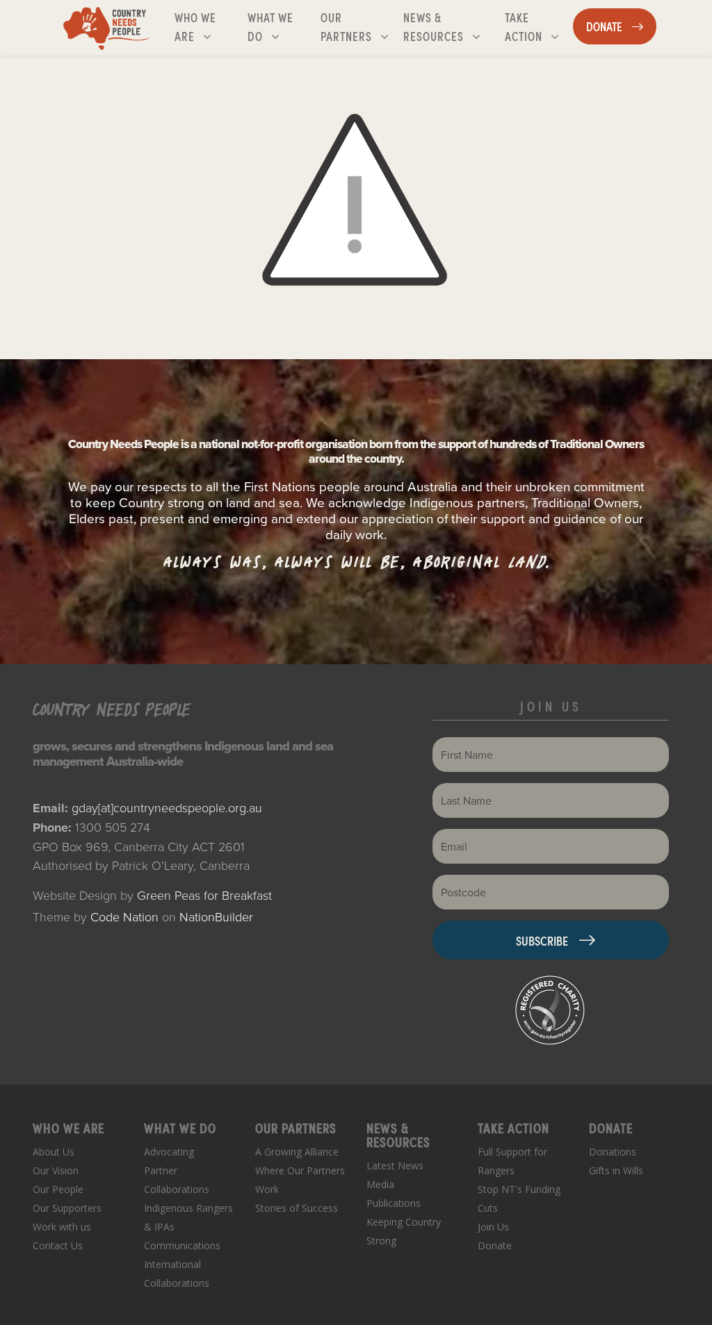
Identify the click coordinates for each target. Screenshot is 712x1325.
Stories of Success (296, 1208)
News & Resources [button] (451, 26)
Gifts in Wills (616, 1170)
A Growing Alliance (297, 1151)
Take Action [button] (538, 26)
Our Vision (56, 1170)
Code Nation (124, 916)
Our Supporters (67, 1208)
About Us (53, 1151)
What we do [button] (281, 26)
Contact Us (58, 1245)
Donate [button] (620, 26)
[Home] (107, 28)
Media (380, 1184)
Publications (393, 1203)
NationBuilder (216, 916)
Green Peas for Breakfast (204, 895)
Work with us (62, 1226)
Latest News (394, 1165)
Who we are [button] (208, 26)
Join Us (493, 1226)
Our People (58, 1189)
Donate (495, 1245)
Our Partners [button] (358, 26)
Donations (612, 1151)
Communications (182, 1245)
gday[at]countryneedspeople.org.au (167, 807)
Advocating (169, 1151)
